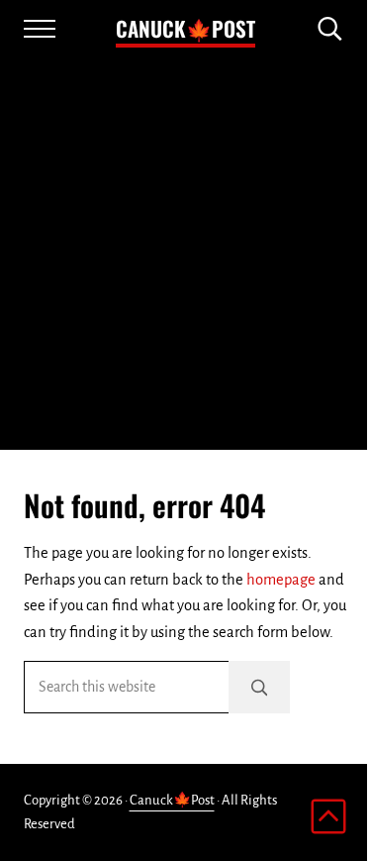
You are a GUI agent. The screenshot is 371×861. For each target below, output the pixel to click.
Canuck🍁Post (185, 28)
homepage (281, 580)
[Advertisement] (185, 254)
